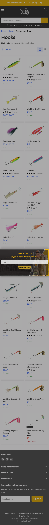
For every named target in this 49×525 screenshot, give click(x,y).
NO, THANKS (24, 271)
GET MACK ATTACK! (24, 267)
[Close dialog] (47, 250)
